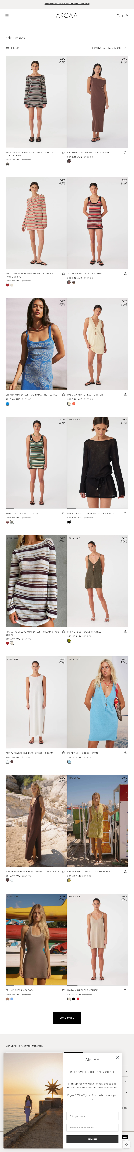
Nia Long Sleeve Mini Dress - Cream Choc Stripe (32, 633)
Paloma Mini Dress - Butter (85, 394)
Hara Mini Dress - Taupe (82, 990)
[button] (118, 15)
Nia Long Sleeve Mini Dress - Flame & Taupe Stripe (29, 275)
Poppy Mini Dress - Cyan (82, 753)
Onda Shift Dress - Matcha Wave (88, 871)
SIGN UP (92, 1139)
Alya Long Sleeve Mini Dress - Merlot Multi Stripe (30, 154)
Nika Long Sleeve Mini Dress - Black (90, 513)
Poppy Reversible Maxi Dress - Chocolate (32, 871)
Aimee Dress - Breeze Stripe (23, 513)
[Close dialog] (118, 1057)
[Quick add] (63, 152)
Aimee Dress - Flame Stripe (84, 273)
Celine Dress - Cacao (19, 990)
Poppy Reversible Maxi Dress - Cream (29, 753)
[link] (92, 1059)
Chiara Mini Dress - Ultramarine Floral (31, 394)
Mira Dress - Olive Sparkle (84, 631)
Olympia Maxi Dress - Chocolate (88, 152)
